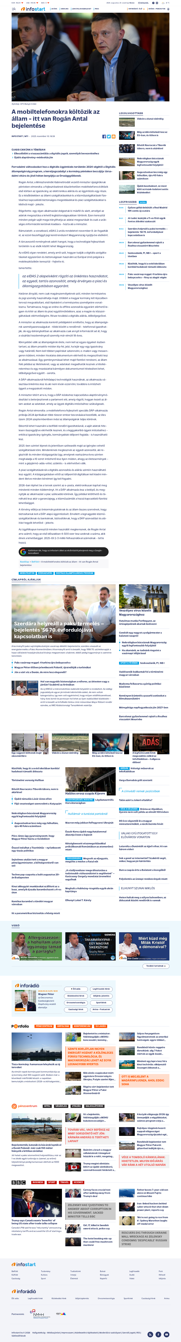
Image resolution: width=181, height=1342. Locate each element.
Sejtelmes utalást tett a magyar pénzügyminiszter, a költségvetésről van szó (35, 863)
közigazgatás (45, 573)
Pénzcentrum (44, 1026)
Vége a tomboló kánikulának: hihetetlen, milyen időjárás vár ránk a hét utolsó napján (144, 1161)
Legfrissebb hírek (35, 1299)
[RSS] (150, 1334)
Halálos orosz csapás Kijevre (85, 793)
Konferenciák (82, 1026)
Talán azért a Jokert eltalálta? (135, 800)
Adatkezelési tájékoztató (86, 1333)
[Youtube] (166, 1334)
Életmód (74, 1279)
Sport (51, 1182)
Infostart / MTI (20, 136)
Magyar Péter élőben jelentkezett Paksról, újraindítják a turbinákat (52, 667)
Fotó (161, 1271)
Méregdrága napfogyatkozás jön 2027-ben (143, 708)
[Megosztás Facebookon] (104, 136)
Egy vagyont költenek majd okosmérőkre (26, 754)
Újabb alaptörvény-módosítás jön (33, 157)
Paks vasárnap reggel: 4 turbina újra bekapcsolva (42, 663)
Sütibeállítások (19, 1336)
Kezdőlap (24, 562)
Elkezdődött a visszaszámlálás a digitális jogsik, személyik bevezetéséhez (56, 153)
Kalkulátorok (94, 1106)
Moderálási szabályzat (110, 1333)
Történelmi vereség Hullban (28, 780)
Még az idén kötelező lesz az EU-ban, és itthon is (107, 754)
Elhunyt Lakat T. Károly (78, 900)
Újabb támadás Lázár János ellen (33, 799)
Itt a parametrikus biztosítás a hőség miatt (36, 913)
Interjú (73, 1275)
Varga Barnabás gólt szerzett (135, 780)
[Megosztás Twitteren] (109, 136)
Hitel (47, 1106)
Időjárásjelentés (82, 1299)
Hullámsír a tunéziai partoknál (87, 814)
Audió (132, 1275)
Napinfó (103, 1279)
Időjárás (162, 1279)
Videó (131, 1279)
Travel (64, 1182)
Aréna (166, 1299)
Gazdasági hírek (148, 1299)
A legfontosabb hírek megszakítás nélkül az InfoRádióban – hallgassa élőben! (146, 758)
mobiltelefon (27, 573)
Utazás (76, 1106)
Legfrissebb (134, 1271)
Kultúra (44, 1275)
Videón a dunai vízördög (65, 753)
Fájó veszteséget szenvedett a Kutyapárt (38, 804)
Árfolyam (63, 1026)
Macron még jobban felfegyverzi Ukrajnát (89, 823)
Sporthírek (128, 1299)
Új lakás (101, 1026)
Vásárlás (61, 1106)
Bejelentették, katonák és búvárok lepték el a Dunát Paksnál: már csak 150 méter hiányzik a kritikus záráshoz (36, 1148)
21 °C (167, 3)
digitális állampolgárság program (74, 573)
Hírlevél (162, 1275)
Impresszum (67, 1333)
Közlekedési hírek (59, 1299)
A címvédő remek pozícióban (141, 791)
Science (78, 1182)
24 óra (54, 9)
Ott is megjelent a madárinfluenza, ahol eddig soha (143, 1080)
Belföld (35, 562)
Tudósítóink (75, 1271)
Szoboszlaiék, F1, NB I (152, 663)
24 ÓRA (143, 202)
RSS (138, 1333)
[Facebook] (158, 1334)
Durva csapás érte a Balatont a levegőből (142, 870)
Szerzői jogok (128, 1333)
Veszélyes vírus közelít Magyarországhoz (135, 612)
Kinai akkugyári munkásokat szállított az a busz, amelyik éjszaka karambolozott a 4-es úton (36, 889)
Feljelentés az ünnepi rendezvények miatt (143, 879)
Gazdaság (16, 1279)
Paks (97, 9)
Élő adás (76, 989)
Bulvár (103, 1271)
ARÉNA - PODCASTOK (156, 9)
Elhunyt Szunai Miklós (138, 888)
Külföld (15, 1275)
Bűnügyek (104, 1275)
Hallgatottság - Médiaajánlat (46, 1333)
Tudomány (45, 1271)
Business (38, 1182)
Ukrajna (64, 9)
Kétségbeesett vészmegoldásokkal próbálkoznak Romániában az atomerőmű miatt (89, 846)
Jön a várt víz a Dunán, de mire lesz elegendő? (40, 672)
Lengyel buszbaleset (81, 9)
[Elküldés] (113, 136)
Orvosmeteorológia (106, 1299)
